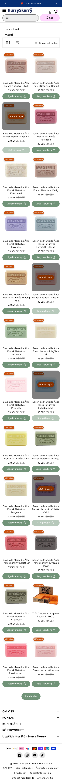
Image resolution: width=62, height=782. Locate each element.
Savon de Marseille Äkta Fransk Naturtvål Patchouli (45, 136)
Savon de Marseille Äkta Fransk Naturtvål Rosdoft (45, 296)
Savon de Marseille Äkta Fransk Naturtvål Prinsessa (16, 405)
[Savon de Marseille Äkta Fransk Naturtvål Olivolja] (46, 438)
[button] (5, 10)
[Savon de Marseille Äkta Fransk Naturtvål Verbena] (16, 331)
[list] (17, 42)
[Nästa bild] (56, 3)
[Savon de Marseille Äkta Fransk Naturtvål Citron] (16, 438)
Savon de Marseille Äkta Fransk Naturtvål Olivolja (45, 457)
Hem (7, 29)
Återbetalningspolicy (47, 767)
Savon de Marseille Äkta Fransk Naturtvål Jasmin (16, 135)
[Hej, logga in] (50, 12)
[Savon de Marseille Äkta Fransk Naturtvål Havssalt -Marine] (46, 224)
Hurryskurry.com (29, 763)
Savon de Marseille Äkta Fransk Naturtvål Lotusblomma (45, 405)
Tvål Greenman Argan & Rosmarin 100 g (45, 615)
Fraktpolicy (20, 772)
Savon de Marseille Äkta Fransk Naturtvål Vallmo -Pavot (45, 563)
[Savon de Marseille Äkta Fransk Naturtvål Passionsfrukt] (16, 650)
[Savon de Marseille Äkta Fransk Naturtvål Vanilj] (46, 170)
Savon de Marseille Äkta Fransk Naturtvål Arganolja (16, 616)
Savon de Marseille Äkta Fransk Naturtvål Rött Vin (16, 561)
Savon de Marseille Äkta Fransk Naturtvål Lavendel (16, 244)
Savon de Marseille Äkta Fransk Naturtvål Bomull (45, 84)
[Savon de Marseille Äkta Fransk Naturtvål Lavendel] (16, 224)
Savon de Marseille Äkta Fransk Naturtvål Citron (16, 457)
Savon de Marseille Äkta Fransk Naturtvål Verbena (16, 351)
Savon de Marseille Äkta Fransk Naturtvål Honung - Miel (16, 297)
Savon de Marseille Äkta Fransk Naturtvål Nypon (45, 669)
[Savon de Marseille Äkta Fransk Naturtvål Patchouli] (46, 116)
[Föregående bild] (5, 3)
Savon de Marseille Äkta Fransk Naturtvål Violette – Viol (45, 509)
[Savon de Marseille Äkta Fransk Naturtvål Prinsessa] (16, 385)
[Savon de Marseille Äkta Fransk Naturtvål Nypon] (46, 650)
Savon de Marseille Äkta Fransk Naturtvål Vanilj (45, 189)
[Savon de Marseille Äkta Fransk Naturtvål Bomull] (46, 66)
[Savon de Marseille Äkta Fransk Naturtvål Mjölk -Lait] (46, 331)
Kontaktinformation (40, 772)
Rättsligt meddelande (22, 777)
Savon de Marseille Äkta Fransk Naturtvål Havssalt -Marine (45, 244)
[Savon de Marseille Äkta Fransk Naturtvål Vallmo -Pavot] (46, 543)
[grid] (7, 42)
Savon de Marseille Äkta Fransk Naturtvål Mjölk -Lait (45, 351)
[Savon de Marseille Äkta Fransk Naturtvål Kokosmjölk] (16, 170)
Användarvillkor (46, 777)
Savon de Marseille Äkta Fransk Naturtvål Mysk (16, 84)
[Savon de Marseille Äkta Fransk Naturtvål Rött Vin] (16, 543)
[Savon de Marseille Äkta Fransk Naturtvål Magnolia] (16, 489)
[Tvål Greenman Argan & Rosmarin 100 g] (46, 596)
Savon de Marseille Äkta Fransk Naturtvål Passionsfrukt (16, 670)
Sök (51, 17)
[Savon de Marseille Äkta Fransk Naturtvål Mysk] (16, 66)
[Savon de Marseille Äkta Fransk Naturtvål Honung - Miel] (16, 277)
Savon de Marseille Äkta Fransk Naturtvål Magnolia (16, 509)
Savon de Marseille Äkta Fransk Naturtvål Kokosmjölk (16, 190)
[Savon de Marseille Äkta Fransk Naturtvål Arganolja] (16, 596)
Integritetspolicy (24, 767)
